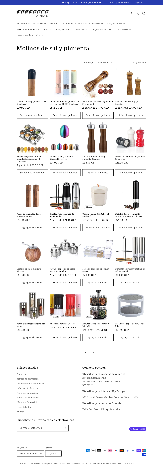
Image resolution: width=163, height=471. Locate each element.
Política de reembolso (27, 397)
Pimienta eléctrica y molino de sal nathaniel (130, 270)
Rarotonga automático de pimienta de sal (62, 215)
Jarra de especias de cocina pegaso (95, 270)
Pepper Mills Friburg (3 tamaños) (126, 103)
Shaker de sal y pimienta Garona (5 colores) (61, 158)
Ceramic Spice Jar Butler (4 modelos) (95, 215)
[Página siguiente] (93, 352)
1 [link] (69, 352)
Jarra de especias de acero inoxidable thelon (62, 270)
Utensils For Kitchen (32, 463)
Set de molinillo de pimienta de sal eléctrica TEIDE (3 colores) (64, 103)
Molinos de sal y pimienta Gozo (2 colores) (32, 103)
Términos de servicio (27, 393)
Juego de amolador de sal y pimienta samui (30, 215)
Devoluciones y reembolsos (30, 383)
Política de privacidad (91, 463)
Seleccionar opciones (32, 115)
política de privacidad (28, 379)
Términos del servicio (112, 463)
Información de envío (27, 388)
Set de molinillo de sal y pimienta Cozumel (93, 158)
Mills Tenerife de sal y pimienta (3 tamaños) (97, 103)
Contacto (21, 374)
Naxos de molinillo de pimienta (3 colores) (130, 158)
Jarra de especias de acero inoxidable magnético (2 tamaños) (29, 159)
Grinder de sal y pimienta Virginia (29, 270)
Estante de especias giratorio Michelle (96, 325)
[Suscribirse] (65, 428)
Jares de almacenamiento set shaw (31, 325)
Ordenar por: (88, 62)
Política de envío (130, 463)
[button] (23, 24)
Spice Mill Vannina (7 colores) (64, 324)
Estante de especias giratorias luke (129, 325)
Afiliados (21, 412)
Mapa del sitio (24, 407)
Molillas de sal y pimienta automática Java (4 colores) (128, 215)
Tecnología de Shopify (50, 463)
